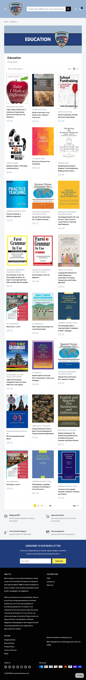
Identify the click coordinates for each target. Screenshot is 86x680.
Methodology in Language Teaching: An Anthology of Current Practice (41, 486)
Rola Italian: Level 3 (13, 484)
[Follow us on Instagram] (13, 666)
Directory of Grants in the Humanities (41, 162)
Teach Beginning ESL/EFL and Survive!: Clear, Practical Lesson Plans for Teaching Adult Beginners (68, 220)
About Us (50, 585)
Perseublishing (63, 163)
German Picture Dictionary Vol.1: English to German (41, 218)
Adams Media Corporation (15, 107)
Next (74, 506)
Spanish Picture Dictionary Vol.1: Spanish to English (67, 378)
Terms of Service (10, 650)
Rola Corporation (12, 324)
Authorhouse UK (37, 324)
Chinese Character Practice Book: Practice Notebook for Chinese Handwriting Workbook (43, 431)
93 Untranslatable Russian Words (15, 437)
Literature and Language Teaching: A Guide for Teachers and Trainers (68, 491)
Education (13, 22)
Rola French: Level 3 (13, 327)
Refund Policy (9, 643)
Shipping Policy (9, 640)
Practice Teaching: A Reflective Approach (13, 215)
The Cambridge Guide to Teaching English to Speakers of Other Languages (68, 328)
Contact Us (51, 582)
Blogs (6, 653)
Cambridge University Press (16, 211)
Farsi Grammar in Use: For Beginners (41, 276)
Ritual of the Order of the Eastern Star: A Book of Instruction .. (40, 115)
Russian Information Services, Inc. (16, 432)
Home (6, 22)
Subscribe (59, 561)
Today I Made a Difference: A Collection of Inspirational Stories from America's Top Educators (16, 113)
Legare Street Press (39, 109)
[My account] (76, 9)
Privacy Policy (9, 647)
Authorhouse (36, 372)
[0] (80, 9)
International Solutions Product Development (14, 376)
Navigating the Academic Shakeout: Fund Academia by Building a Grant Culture (68, 168)
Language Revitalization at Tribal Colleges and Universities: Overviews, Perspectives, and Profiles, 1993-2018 (67, 277)
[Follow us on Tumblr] (29, 666)
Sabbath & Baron (12, 163)
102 (50, 506)
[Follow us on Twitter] (9, 666)
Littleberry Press (38, 158)
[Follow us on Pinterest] (17, 666)
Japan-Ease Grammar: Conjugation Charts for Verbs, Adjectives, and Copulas (16, 382)
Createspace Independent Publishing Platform (41, 213)
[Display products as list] (78, 69)
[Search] (68, 9)
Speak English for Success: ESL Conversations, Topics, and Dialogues (43, 377)
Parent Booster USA (65, 112)
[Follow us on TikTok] (25, 666)
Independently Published (41, 426)
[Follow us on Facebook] (5, 666)
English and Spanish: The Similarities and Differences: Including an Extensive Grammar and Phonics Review (68, 436)
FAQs (48, 578)
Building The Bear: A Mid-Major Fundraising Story (17, 167)
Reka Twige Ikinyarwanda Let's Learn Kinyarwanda (42, 328)
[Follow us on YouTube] (21, 666)
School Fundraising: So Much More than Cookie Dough (68, 116)
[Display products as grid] (74, 69)
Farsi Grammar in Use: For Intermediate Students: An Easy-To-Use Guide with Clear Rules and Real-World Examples (17, 278)
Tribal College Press (65, 270)
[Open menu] (5, 9)
